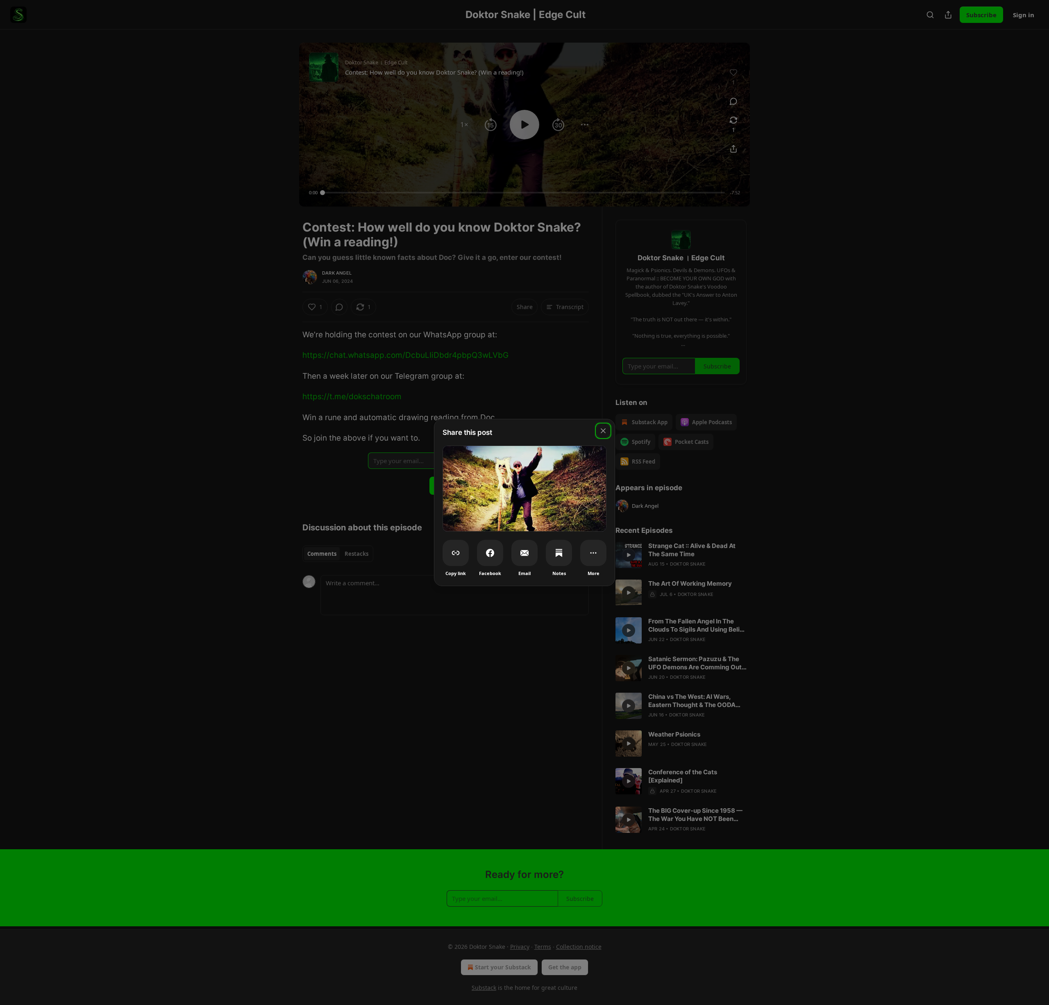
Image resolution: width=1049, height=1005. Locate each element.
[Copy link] (456, 553)
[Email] (524, 553)
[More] (593, 553)
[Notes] (559, 553)
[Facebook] (490, 553)
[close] (603, 430)
